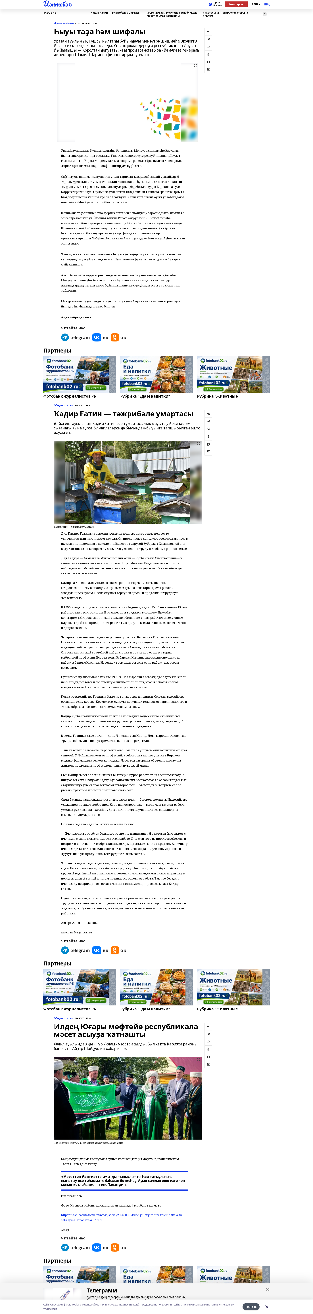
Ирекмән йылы (64, 23)
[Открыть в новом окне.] (75, 337)
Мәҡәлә (49, 13)
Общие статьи (63, 405)
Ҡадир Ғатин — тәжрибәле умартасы (115, 12)
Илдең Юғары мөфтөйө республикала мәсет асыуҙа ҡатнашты (172, 14)
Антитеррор (236, 4)
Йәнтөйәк (57, 4)
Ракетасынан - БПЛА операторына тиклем (225, 14)
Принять (251, 1306)
